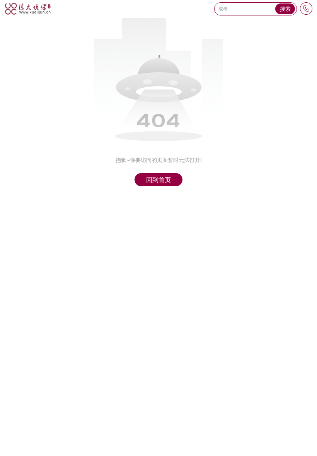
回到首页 (158, 180)
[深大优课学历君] (28, 9)
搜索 (285, 8)
